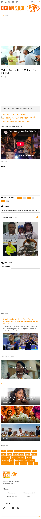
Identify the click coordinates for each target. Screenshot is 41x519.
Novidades (5, 384)
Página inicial (11, 493)
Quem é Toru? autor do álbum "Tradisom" (20, 252)
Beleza (4, 451)
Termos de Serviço (12, 496)
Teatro (8, 457)
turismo (30, 464)
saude (17, 464)
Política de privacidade (29, 493)
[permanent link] (5, 77)
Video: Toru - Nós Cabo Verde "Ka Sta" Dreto (17, 121)
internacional (19, 460)
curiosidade (5, 460)
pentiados (11, 464)
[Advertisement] (13, 31)
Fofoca (34, 451)
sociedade (23, 464)
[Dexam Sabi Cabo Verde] (20, 11)
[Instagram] (9, 1)
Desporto (17, 451)
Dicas (23, 451)
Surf (3, 457)
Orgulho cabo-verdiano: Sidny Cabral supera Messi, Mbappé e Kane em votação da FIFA (20, 321)
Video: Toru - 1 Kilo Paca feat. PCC (17, 235)
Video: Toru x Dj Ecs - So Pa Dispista (14, 114)
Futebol (15, 454)
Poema (21, 454)
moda (26, 460)
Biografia (10, 451)
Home (2, 67)
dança (12, 460)
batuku (13, 457)
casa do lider (21, 457)
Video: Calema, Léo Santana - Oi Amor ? (20, 418)
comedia (28, 457)
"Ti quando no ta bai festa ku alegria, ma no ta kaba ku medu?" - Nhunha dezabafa (19, 399)
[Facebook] (17, 1)
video (7, 67)
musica (12, 67)
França (4, 454)
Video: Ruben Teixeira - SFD (20, 368)
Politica (27, 454)
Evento (29, 451)
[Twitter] (2, 1)
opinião (4, 464)
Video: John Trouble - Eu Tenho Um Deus (19, 436)
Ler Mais (20, 373)
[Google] (6, 1)
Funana (9, 454)
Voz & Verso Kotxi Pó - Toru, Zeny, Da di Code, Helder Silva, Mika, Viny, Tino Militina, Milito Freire (19, 118)
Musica (29, 496)
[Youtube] (13, 1)
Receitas (34, 454)
